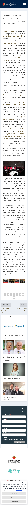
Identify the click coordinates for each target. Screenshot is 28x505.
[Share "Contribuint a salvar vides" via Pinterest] (17, 294)
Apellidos (4, 424)
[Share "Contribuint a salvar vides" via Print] (14, 297)
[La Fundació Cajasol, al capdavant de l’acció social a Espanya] (14, 326)
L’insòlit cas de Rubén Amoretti (10, 397)
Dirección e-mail (6, 414)
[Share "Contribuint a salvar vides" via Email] (23, 294)
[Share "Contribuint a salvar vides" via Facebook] (5, 294)
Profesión (4, 428)
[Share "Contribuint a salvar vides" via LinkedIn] (20, 294)
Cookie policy (19, 490)
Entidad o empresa (6, 432)
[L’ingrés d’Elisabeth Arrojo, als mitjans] (14, 369)
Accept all (14, 494)
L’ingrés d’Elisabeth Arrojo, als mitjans (11, 378)
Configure (14, 501)
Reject (14, 498)
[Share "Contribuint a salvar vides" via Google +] (11, 294)
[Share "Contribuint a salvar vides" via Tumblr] (14, 294)
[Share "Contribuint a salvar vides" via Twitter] (8, 294)
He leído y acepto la (13, 439)
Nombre (4, 419)
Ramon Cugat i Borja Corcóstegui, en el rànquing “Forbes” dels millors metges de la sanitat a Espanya (14, 357)
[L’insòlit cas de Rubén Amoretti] (14, 388)
